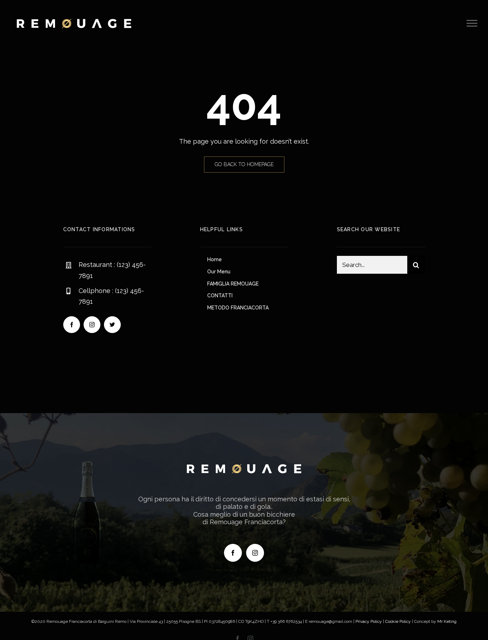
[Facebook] (233, 553)
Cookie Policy (398, 621)
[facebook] (71, 324)
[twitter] (112, 324)
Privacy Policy (368, 621)
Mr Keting (447, 621)
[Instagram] (255, 553)
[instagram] (92, 324)
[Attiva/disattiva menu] (472, 23)
